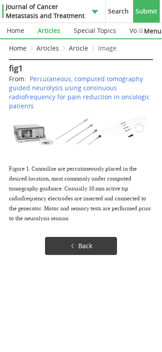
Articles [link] (47, 48)
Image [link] (107, 48)
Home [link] (18, 48)
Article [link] (78, 48)
